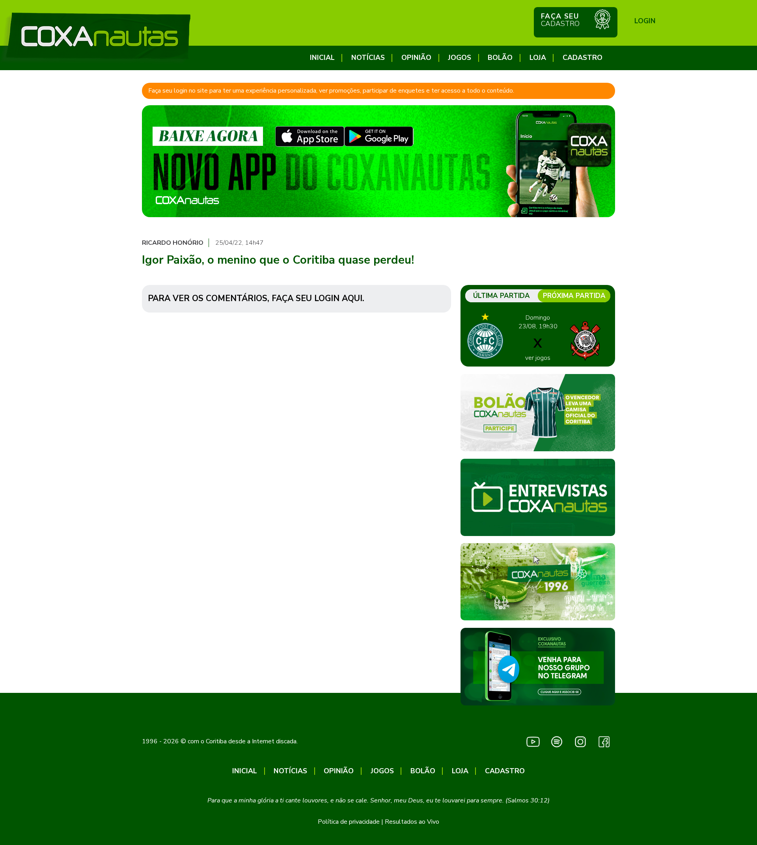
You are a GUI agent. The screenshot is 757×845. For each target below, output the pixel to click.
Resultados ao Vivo (412, 821)
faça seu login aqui (317, 298)
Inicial (322, 57)
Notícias (368, 57)
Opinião (416, 57)
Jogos (459, 57)
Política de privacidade (349, 821)
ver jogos (537, 358)
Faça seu (560, 19)
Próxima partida (574, 295)
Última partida (501, 295)
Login (645, 21)
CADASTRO (582, 57)
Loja (538, 57)
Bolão (500, 57)
